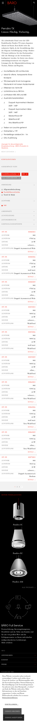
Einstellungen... (11, 704)
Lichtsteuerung (7, 215)
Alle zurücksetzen (10, 178)
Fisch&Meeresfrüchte (9, 174)
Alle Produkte (28, 587)
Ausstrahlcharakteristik (11, 224)
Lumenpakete (6, 211)
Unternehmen (7, 655)
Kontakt (4, 660)
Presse (4, 664)
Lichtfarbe (5, 201)
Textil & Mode (9, 195)
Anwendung (6, 185)
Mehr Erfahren (7, 152)
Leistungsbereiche (9, 220)
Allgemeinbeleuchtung (12, 189)
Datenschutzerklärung (9, 698)
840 (23, 174)
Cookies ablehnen (12, 711)
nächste (21, 487)
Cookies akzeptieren (13, 717)
